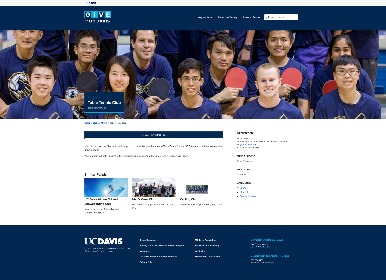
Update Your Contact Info (207, 256)
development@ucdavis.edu (263, 262)
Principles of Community (207, 245)
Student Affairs (100, 122)
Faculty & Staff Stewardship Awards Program (162, 245)
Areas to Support (252, 17)
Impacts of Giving (227, 17)
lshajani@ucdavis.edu (246, 144)
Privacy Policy (146, 262)
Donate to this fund (154, 135)
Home (87, 122)
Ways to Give (205, 17)
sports (243, 188)
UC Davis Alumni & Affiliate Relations (158, 256)
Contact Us (200, 251)
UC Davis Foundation (205, 239)
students (244, 192)
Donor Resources (148, 239)
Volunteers (145, 251)
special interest (248, 196)
